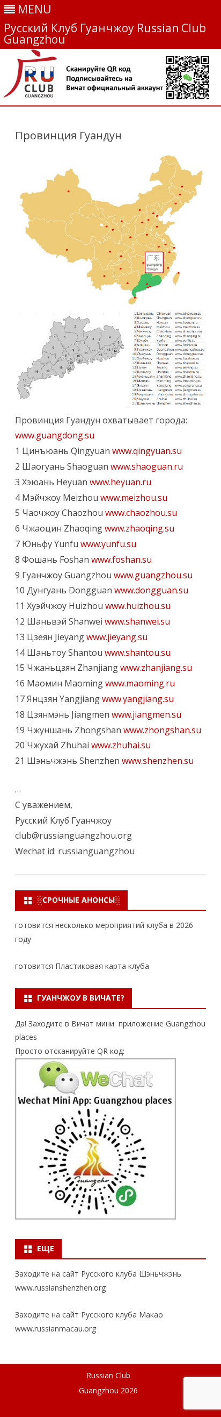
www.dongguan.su (151, 590)
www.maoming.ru (140, 683)
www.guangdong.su (54, 435)
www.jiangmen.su (146, 714)
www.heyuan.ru (120, 482)
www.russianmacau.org (55, 1328)
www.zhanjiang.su (156, 668)
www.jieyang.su (117, 637)
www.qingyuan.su (147, 451)
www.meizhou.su (133, 498)
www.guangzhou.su (153, 575)
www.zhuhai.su (121, 745)
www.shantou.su (138, 652)
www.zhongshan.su (162, 730)
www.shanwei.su (137, 621)
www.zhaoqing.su (139, 528)
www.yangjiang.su (138, 699)
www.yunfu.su (108, 544)
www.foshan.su (121, 559)
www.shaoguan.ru (146, 466)
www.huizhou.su (138, 606)
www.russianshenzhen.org (60, 1288)
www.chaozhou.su (141, 513)
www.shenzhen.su (158, 761)
